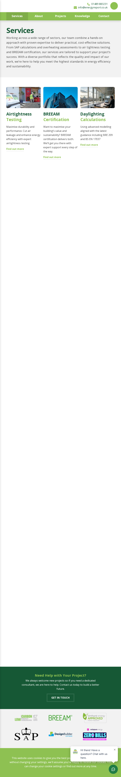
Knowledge (82, 16)
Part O (59, 543)
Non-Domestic (23, 310)
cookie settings (54, 766)
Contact (103, 16)
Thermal (15, 626)
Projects (60, 16)
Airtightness (19, 116)
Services (17, 16)
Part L (20, 471)
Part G (94, 387)
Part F (54, 389)
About (39, 16)
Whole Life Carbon (93, 629)
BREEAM (56, 116)
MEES (56, 215)
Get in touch (60, 697)
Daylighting (93, 116)
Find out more (15, 149)
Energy (21, 215)
